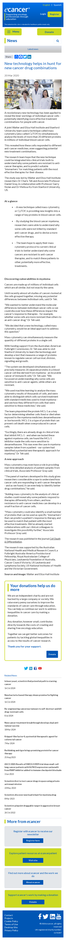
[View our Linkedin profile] (31, 668)
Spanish (58, 5)
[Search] (58, 41)
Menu (15, 31)
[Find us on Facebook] (35, 668)
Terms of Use (11, 924)
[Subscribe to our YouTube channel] (40, 668)
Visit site (33, 860)
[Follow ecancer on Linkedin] (52, 916)
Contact (8, 915)
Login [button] (43, 13)
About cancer (33, 882)
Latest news (33, 49)
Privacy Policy (11, 930)
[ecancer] (17, 9)
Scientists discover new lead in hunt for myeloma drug (30, 795)
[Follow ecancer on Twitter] (45, 916)
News (12, 40)
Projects (8, 918)
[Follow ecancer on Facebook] (40, 916)
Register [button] (54, 14)
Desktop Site (11, 927)
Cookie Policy (11, 921)
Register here (33, 840)
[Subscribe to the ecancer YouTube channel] (59, 916)
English (46, 5)
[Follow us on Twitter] (26, 668)
